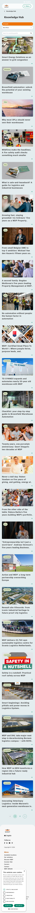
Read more (5, 886)
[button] (27, 2)
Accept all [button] (8, 905)
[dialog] (14, 890)
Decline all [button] (19, 905)
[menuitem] (5, 843)
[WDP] (6, 6)
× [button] (24, 871)
